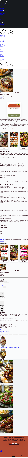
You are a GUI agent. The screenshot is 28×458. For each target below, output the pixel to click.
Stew (0, 53)
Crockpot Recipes (2, 45)
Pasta (0, 49)
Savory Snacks (2, 37)
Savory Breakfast (2, 40)
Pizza (0, 50)
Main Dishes (1, 42)
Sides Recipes (2, 59)
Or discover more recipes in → (5, 331)
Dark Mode (1, 281)
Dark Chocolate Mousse (3, 239)
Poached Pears (2, 241)
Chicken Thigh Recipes (3, 44)
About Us (1, 451)
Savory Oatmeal (2, 39)
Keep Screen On (2, 282)
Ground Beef (1, 46)
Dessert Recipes (2, 56)
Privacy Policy (2, 449)
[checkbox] (14, 294)
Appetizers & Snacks (2, 35)
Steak (0, 128)
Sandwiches (1, 51)
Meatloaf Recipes (2, 48)
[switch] (5, 281)
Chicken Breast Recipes (3, 43)
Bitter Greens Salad (2, 230)
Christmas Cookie (2, 55)
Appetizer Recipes (2, 36)
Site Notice (1, 450)
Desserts (1, 54)
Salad (0, 58)
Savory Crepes (2, 41)
